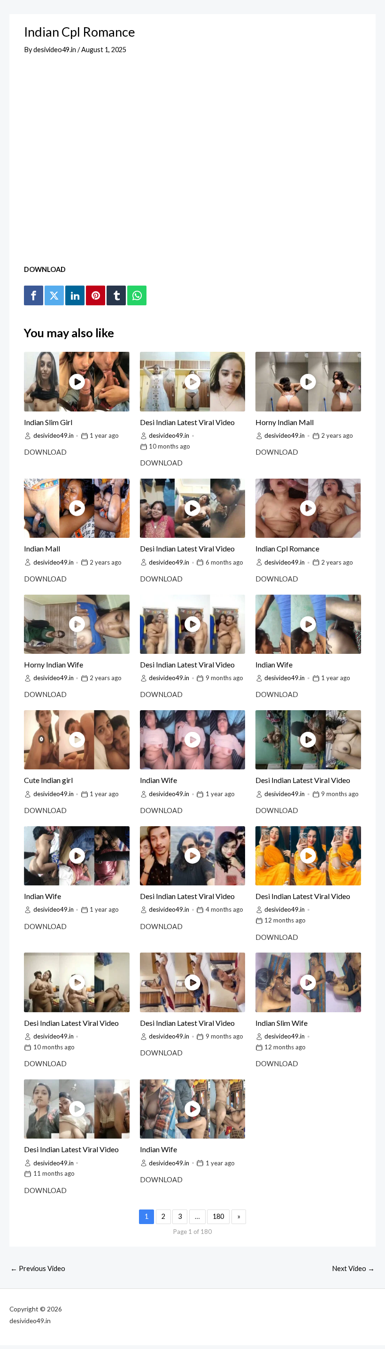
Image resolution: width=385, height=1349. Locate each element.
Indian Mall (42, 548)
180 (218, 1216)
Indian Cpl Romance (287, 548)
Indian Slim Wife (281, 1022)
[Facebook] (33, 295)
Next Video (353, 1268)
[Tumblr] (116, 295)
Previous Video (37, 1268)
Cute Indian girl (48, 779)
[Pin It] (95, 295)
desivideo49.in (53, 435)
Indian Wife (274, 664)
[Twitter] (54, 295)
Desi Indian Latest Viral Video (187, 422)
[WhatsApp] (136, 295)
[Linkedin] (74, 295)
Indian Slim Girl (48, 422)
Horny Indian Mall (284, 422)
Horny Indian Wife (53, 664)
